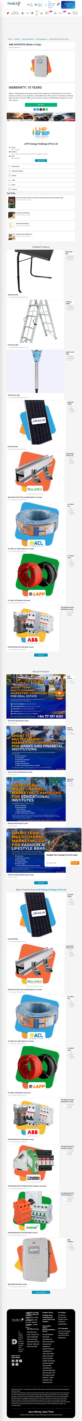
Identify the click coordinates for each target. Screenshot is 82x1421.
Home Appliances (41, 39)
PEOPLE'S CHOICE (75, 13)
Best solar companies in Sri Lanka (48, 1351)
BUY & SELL (37, 13)
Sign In (39, 4)
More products (41, 1292)
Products (17, 39)
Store (32, 1319)
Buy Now (41, 105)
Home (10, 39)
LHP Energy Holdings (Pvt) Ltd (18, 449)
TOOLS (61, 13)
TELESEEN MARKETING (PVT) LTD (19, 297)
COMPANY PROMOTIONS (15, 13)
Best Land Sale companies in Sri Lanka (47, 1368)
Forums (29, 1322)
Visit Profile (41, 160)
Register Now (62, 1337)
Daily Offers (30, 1317)
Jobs (36, 1319)
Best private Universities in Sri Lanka (47, 1339)
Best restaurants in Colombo (46, 1346)
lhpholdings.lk (15, 158)
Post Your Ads (68, 5)
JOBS (27, 13)
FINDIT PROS (47, 13)
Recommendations (47, 1334)
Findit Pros (45, 1377)
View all (41, 655)
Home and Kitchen (28, 39)
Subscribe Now (62, 1324)
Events (36, 1317)
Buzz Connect (13, 723)
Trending (35, 1324)
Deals (28, 1319)
